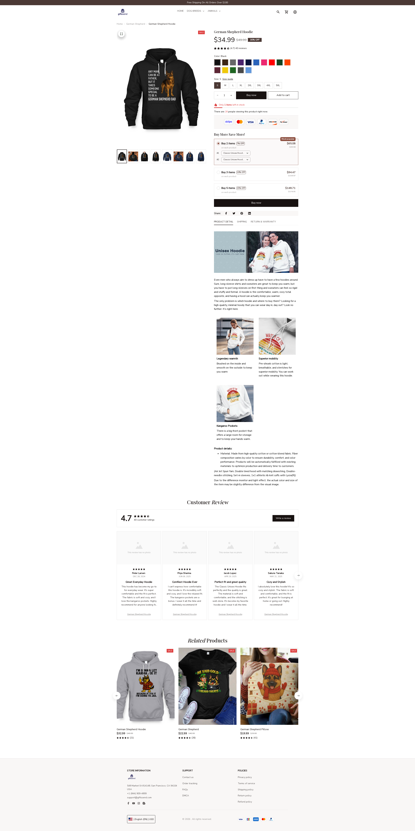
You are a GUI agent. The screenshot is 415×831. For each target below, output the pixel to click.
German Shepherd (135, 23)
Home (120, 23)
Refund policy (245, 801)
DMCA (185, 795)
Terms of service (246, 783)
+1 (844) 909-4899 (137, 793)
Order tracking (189, 783)
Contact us (188, 777)
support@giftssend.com (139, 797)
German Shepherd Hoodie (139, 614)
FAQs (185, 789)
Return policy (244, 795)
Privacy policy (245, 777)
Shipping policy (245, 789)
